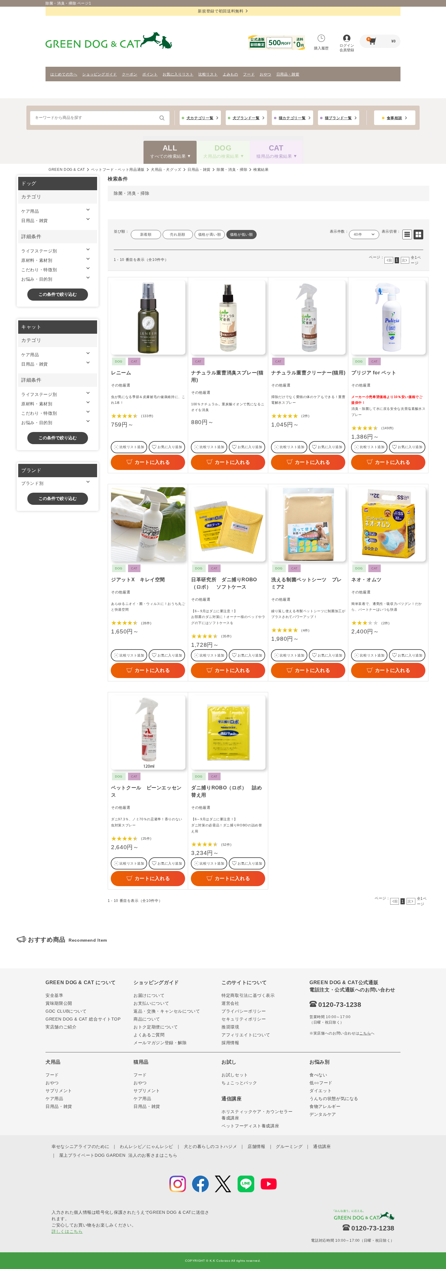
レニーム (121, 372)
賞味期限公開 (59, 1003)
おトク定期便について (155, 1026)
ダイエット (320, 1090)
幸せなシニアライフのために (80, 1146)
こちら (365, 1033)
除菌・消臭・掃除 (232, 169)
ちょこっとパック (239, 1082)
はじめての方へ (63, 74)
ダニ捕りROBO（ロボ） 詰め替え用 (226, 791)
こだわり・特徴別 (39, 269)
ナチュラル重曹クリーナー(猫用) (308, 372)
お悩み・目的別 (36, 279)
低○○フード (321, 1082)
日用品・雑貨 (287, 74)
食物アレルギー (325, 1106)
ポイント (150, 74)
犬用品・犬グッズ (166, 169)
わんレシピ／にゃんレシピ (146, 1146)
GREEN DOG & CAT (67, 169)
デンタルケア (322, 1114)
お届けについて (149, 995)
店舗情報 (256, 1146)
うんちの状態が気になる (333, 1098)
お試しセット (234, 1074)
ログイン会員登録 (347, 47)
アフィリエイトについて (245, 1034)
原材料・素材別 (36, 260)
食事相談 (394, 118)
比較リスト (208, 74)
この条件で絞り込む (58, 294)
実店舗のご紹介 (61, 1026)
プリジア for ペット (374, 372)
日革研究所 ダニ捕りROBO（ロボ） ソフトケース (224, 583)
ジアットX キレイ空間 (138, 579)
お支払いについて (151, 1003)
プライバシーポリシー (243, 1011)
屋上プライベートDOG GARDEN (92, 1155)
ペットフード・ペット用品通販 (118, 169)
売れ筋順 (177, 234)
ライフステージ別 (39, 250)
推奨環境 (230, 1026)
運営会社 (230, 1003)
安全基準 (54, 995)
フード (249, 74)
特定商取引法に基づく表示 (248, 995)
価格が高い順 (209, 234)
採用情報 (230, 1042)
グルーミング (289, 1146)
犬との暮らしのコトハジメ (210, 1146)
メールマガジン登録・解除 (160, 1042)
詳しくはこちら (67, 1231)
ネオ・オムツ (366, 579)
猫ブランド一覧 (338, 118)
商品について (146, 1019)
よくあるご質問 (149, 1034)
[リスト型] (407, 234)
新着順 (146, 234)
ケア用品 (30, 211)
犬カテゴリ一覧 (200, 118)
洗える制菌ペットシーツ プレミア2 (306, 583)
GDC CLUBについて (66, 1011)
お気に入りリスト (178, 74)
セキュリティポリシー (243, 1019)
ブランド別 (32, 483)
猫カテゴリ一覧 (292, 118)
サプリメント (59, 1090)
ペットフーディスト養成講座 (250, 1125)
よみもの (230, 74)
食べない (318, 1074)
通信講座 (322, 1146)
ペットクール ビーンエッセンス (146, 791)
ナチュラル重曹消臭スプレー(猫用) (227, 376)
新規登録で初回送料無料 (220, 11)
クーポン (129, 74)
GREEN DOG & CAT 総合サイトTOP (83, 1019)
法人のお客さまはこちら (152, 1155)
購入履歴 (321, 48)
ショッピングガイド (99, 74)
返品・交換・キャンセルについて (166, 1011)
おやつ (265, 74)
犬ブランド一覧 (246, 118)
